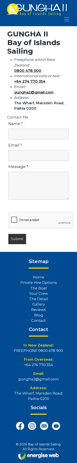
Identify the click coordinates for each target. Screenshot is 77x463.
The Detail (38, 299)
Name (15, 124)
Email (15, 145)
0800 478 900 (50, 350)
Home (38, 277)
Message (18, 167)
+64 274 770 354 (38, 365)
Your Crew (38, 293)
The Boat (38, 288)
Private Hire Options (38, 282)
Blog (38, 315)
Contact (38, 320)
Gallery (38, 304)
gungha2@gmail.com (38, 379)
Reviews (38, 309)
